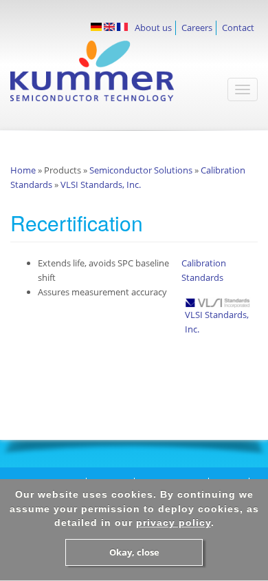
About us (153, 27)
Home (23, 170)
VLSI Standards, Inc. (100, 184)
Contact (238, 27)
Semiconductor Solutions (140, 170)
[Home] (112, 78)
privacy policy (173, 522)
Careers (196, 27)
